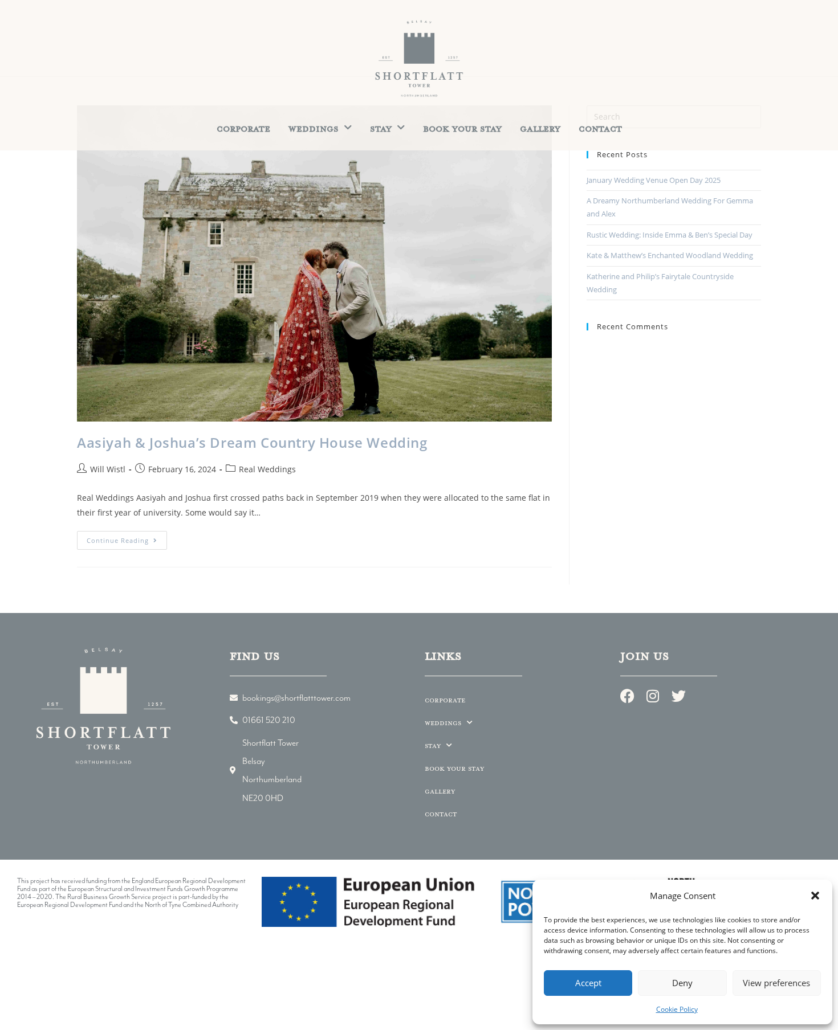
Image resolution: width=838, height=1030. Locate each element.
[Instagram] (653, 696)
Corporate (243, 128)
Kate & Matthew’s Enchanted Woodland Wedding (670, 255)
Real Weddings (267, 469)
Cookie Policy (677, 1009)
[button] (815, 895)
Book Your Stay (462, 128)
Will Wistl (107, 469)
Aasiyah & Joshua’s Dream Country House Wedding (252, 442)
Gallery (540, 128)
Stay (381, 128)
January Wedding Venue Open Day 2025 (654, 180)
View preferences (776, 982)
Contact (600, 128)
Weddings (313, 128)
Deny (682, 982)
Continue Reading (127, 538)
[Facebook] (627, 696)
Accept (588, 982)
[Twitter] (679, 696)
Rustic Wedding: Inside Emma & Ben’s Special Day (669, 235)
